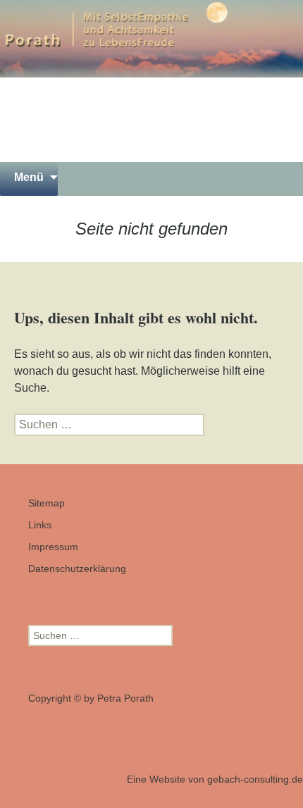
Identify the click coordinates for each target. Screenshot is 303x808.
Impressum (53, 546)
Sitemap (46, 503)
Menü (29, 177)
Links (39, 524)
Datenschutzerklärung (77, 568)
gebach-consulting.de (255, 779)
